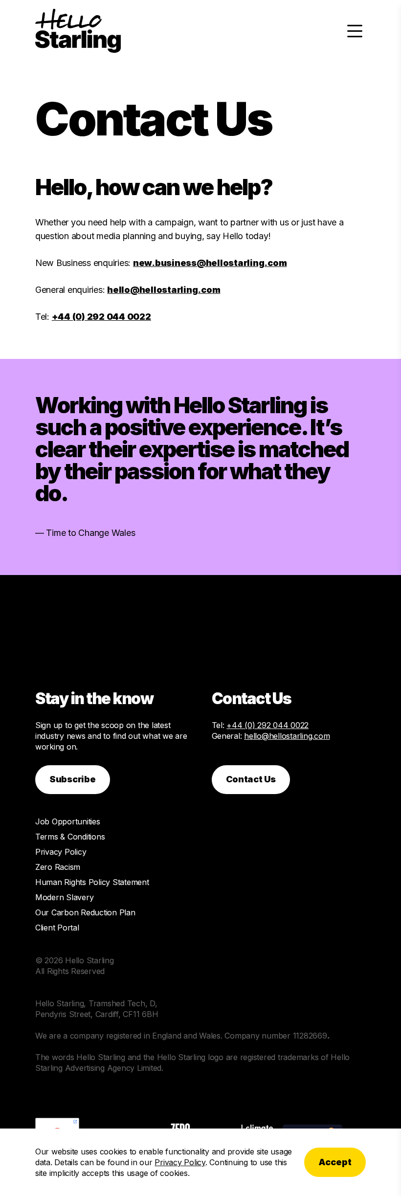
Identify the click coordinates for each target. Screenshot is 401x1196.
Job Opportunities (67, 821)
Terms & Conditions (70, 837)
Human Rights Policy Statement (92, 882)
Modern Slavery (64, 897)
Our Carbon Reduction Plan (85, 912)
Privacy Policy (60, 852)
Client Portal (57, 927)
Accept (335, 1162)
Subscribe (72, 779)
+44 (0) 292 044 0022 (101, 316)
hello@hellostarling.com (163, 290)
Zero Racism (57, 867)
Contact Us (251, 779)
